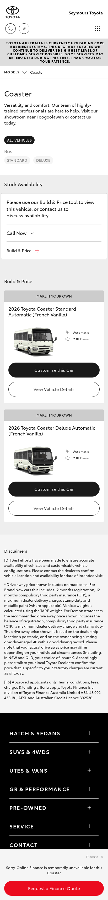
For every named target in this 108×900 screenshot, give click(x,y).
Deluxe (43, 160)
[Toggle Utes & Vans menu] (89, 770)
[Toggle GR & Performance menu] (89, 789)
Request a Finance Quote (54, 888)
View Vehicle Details (54, 389)
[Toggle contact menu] (89, 808)
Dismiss (92, 856)
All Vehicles (19, 140)
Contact (23, 844)
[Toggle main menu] (97, 28)
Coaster (24, 72)
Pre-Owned (28, 807)
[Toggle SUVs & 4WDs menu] (89, 752)
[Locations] (24, 28)
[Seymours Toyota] (12, 12)
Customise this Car (54, 370)
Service (21, 826)
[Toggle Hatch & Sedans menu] (89, 733)
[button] (23, 250)
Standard (17, 160)
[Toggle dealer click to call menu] (10, 28)
